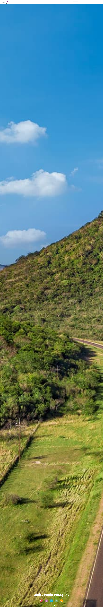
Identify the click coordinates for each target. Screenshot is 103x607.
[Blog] (61, 601)
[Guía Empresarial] (51, 601)
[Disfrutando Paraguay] (5, 2)
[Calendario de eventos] (41, 601)
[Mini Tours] (56, 601)
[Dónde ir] (46, 601)
